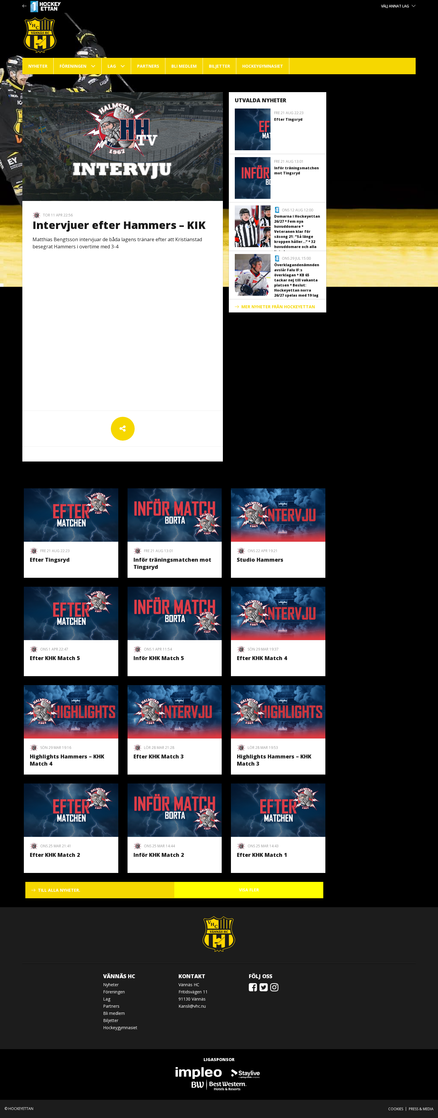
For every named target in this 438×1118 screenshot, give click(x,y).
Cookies (395, 1108)
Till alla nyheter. (59, 890)
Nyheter (37, 66)
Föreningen (73, 66)
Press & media (421, 1108)
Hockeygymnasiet (262, 66)
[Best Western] (219, 1084)
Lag (112, 66)
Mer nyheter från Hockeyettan (278, 306)
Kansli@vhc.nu (192, 1006)
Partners (148, 66)
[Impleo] (199, 1072)
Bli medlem (184, 66)
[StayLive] (246, 1072)
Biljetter (219, 66)
